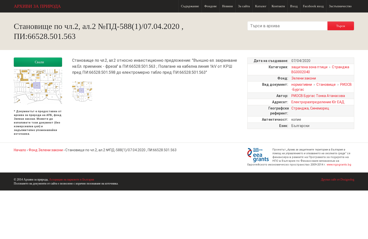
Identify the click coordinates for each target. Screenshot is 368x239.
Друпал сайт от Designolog (337, 179)
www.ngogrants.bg (339, 164)
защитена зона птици (309, 67)
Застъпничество (340, 6)
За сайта (244, 6)
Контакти (278, 6)
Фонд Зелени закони (46, 150)
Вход (294, 6)
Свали (39, 62)
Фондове (210, 6)
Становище (326, 84)
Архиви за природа (37, 6)
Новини (227, 6)
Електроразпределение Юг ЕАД (317, 102)
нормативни (301, 84)
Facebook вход (313, 6)
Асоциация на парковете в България (71, 179)
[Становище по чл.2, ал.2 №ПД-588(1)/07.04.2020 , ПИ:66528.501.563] (82, 98)
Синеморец (319, 108)
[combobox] (287, 26)
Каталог (260, 6)
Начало (20, 150)
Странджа (300, 108)
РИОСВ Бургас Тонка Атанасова (318, 96)
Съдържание (190, 6)
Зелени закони (303, 78)
